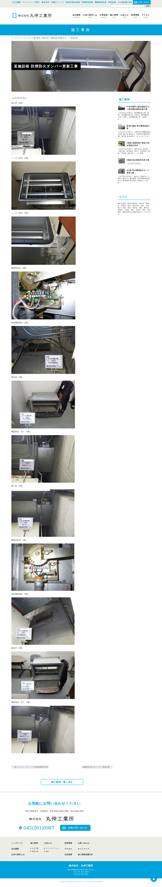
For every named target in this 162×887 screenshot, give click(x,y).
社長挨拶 (104, 16)
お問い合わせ (143, 2)
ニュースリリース (52, 848)
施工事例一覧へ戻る (62, 782)
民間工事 (45, 38)
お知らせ (125, 16)
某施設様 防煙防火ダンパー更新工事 (64, 38)
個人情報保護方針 (85, 854)
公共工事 (35, 848)
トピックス (27, 38)
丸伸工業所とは (90, 16)
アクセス (146, 16)
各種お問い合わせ (77, 827)
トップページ (17, 843)
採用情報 (135, 16)
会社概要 (77, 16)
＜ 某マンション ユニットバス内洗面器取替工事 (30, 767)
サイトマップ (83, 849)
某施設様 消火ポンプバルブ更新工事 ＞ (97, 767)
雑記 (47, 851)
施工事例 (114, 16)
